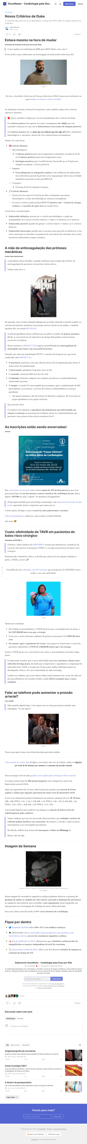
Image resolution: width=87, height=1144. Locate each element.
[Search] (55, 4)
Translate (9, 12)
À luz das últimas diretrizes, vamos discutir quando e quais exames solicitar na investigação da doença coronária (33, 1070)
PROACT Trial (30, 345)
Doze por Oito (14, 27)
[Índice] (2, 572)
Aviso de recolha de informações (54, 986)
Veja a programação (13, 516)
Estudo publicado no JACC (24, 941)
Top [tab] (7, 1045)
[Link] (2, 40)
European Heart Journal (65, 775)
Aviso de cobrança (59, 1129)
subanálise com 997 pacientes (34, 569)
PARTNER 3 (38, 544)
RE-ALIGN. (31, 328)
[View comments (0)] (14, 34)
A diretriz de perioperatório (18, 1082)
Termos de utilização (55, 984)
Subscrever (69, 4)
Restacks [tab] (20, 1018)
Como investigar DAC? (16, 1066)
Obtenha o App (54, 1134)
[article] (43, 1055)
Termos (49, 1129)
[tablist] (15, 1018)
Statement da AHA (20, 927)
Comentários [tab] (10, 1018)
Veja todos (11, 1097)
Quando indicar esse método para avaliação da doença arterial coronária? (32, 1054)
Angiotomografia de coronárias (20, 1051)
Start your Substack (36, 1134)
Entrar (80, 4)
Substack (34, 1139)
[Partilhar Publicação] (60, 4)
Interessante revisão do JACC (25, 949)
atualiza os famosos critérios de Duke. (45, 99)
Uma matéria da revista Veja (17, 762)
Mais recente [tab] (15, 1045)
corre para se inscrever (19, 490)
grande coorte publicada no (42, 775)
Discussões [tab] (25, 1045)
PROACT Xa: (26, 357)
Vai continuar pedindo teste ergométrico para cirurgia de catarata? (29, 1085)
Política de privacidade (45, 988)
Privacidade (41, 1129)
